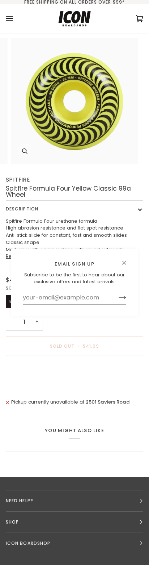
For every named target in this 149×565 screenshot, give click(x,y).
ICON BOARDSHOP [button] (28, 543)
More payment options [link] (33, 389)
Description (22, 209)
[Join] (116, 297)
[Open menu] (16, 18)
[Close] (127, 259)
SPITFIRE (18, 179)
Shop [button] (12, 522)
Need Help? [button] (19, 501)
